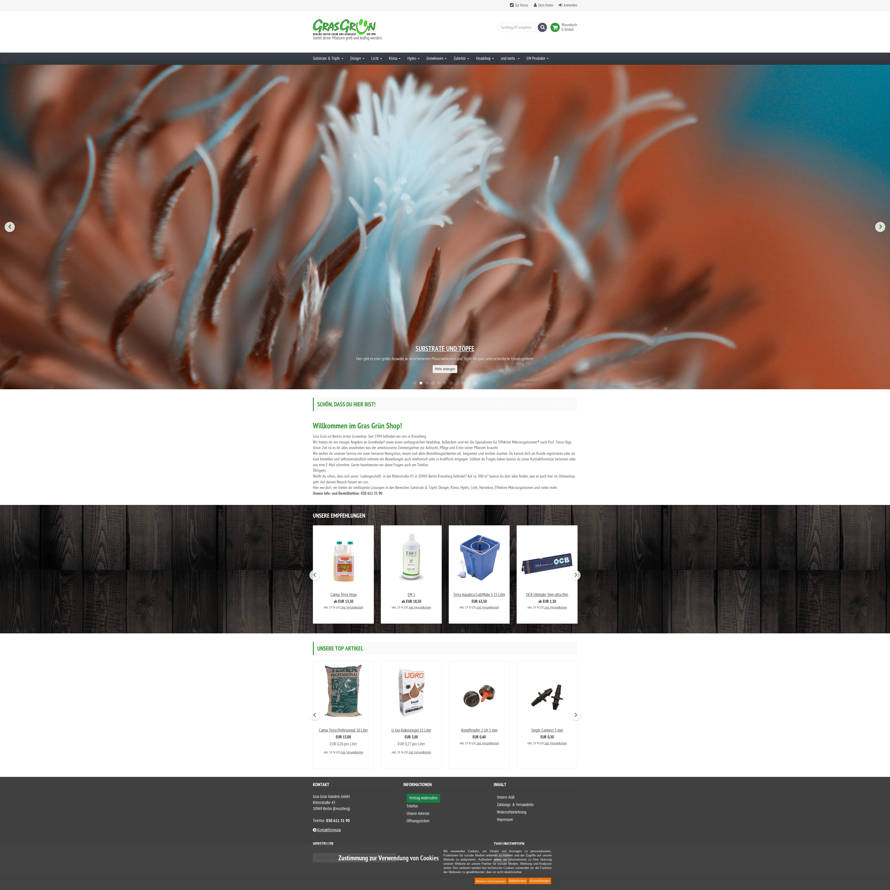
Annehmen (540, 881)
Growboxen (435, 58)
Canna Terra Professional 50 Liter (343, 730)
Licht (375, 58)
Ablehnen (517, 881)
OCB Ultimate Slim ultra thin (547, 594)
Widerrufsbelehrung (511, 812)
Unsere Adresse (418, 813)
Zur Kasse (521, 5)
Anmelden (570, 5)
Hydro (412, 58)
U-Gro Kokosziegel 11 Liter (411, 730)
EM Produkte (536, 58)
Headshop (484, 58)
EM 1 (411, 594)
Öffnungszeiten (418, 821)
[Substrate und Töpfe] (445, 227)
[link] (556, 27)
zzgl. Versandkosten (352, 607)
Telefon (412, 806)
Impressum (505, 819)
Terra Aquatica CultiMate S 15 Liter (479, 594)
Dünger (356, 58)
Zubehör (460, 58)
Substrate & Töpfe (327, 58)
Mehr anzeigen (445, 369)
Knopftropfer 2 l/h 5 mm (479, 730)
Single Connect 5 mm (547, 730)
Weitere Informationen (490, 881)
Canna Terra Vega (343, 594)
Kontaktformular (328, 830)
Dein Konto (545, 5)
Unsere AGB (506, 797)
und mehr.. (509, 58)
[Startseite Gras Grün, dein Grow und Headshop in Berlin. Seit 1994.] (354, 27)
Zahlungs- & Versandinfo (515, 804)
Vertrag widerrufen (423, 798)
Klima (393, 58)
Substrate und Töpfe (445, 349)
